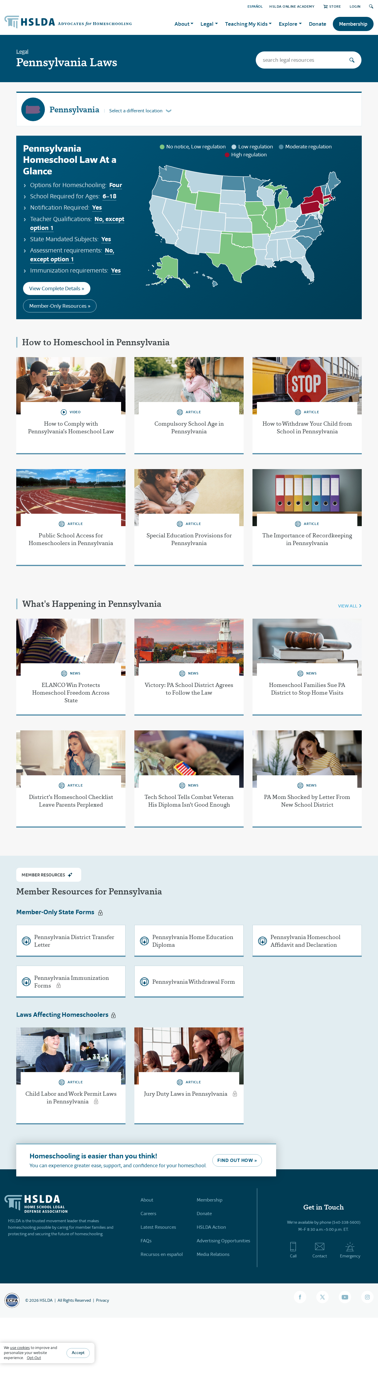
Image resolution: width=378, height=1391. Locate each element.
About (147, 1200)
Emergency (350, 1256)
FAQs (146, 1241)
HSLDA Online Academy (292, 6)
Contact (319, 1256)
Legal (22, 51)
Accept (78, 1353)
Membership (353, 24)
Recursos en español (162, 1254)
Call (293, 1256)
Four (115, 185)
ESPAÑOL (255, 6)
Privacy (102, 1300)
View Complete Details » (56, 288)
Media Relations (213, 1254)
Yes (97, 207)
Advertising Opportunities (223, 1241)
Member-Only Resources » (59, 306)
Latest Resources (158, 1227)
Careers (148, 1213)
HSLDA (46, 1300)
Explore (288, 23)
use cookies (20, 1347)
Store (335, 6)
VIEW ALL (347, 606)
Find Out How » (237, 1160)
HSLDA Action (211, 1227)
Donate (317, 23)
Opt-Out (34, 1357)
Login (355, 6)
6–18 (109, 196)
